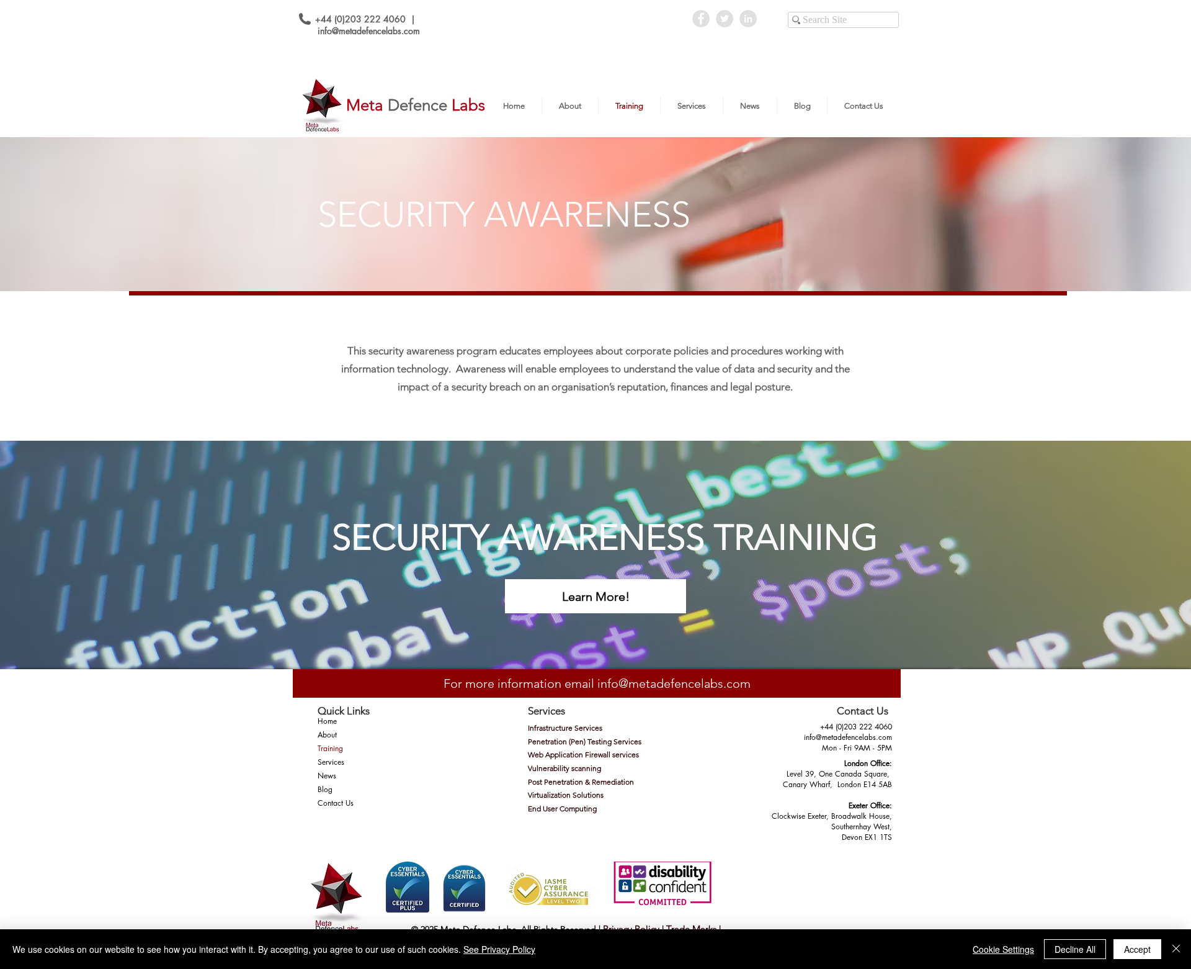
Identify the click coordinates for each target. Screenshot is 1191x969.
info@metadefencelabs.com (369, 31)
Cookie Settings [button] (1003, 949)
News (327, 775)
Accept (1137, 949)
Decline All (1075, 949)
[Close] (1176, 949)
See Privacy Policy (499, 949)
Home (327, 721)
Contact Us (336, 803)
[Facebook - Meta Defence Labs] (701, 18)
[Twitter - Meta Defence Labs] (724, 18)
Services (331, 762)
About (327, 734)
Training (330, 748)
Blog (325, 789)
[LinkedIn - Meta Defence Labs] (748, 18)
